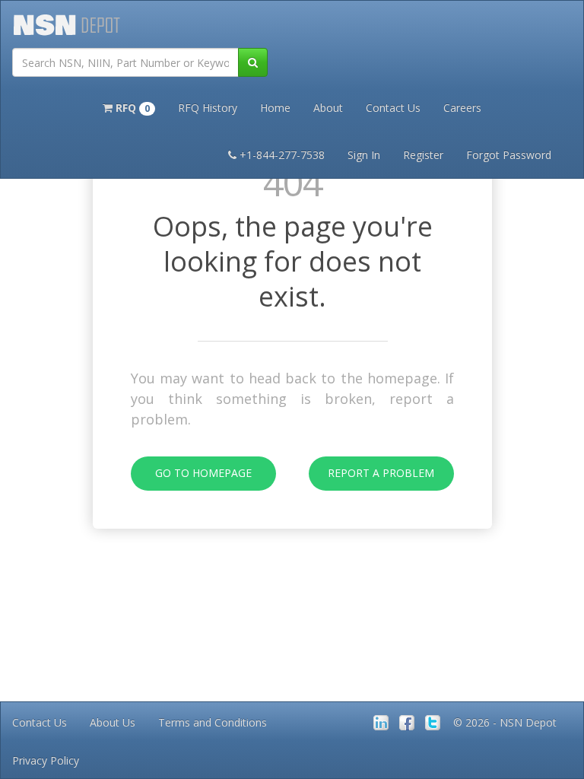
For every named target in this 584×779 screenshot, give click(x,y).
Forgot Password (508, 155)
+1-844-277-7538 (282, 155)
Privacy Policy (45, 760)
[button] (129, 106)
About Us (112, 722)
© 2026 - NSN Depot (505, 722)
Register (423, 155)
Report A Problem (381, 473)
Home (275, 107)
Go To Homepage (203, 473)
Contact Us (393, 107)
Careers (462, 107)
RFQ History (207, 107)
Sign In (364, 155)
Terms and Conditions (212, 722)
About (328, 107)
